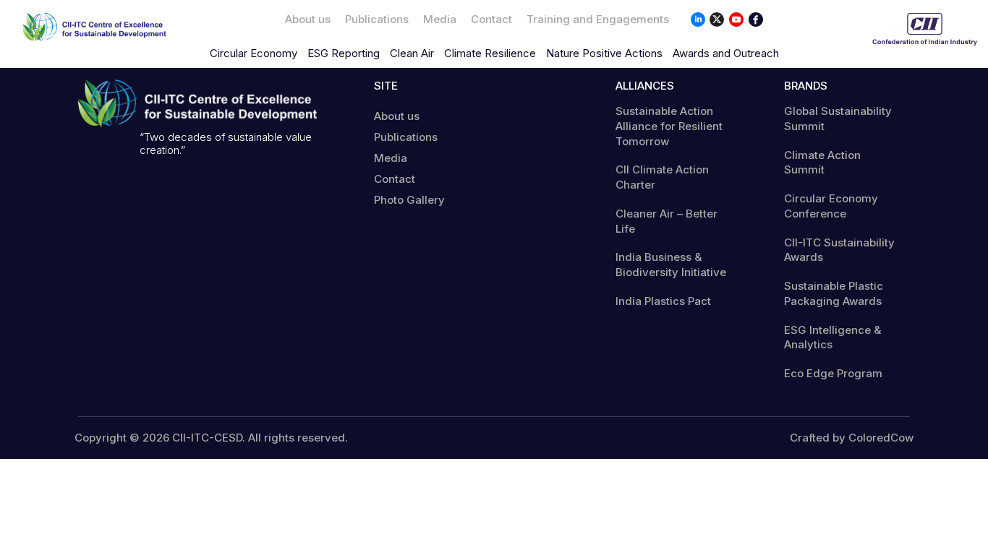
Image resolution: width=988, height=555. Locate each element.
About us (308, 19)
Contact (491, 19)
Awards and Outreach (726, 53)
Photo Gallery (409, 200)
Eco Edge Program (833, 373)
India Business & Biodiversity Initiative (671, 264)
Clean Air (412, 53)
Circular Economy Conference (831, 206)
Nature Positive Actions (604, 53)
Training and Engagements (598, 19)
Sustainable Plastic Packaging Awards (833, 293)
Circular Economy (253, 53)
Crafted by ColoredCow (852, 437)
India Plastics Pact (663, 301)
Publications (377, 19)
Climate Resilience (490, 53)
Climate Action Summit (822, 162)
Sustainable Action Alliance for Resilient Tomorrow (669, 126)
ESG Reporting (343, 53)
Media (439, 19)
